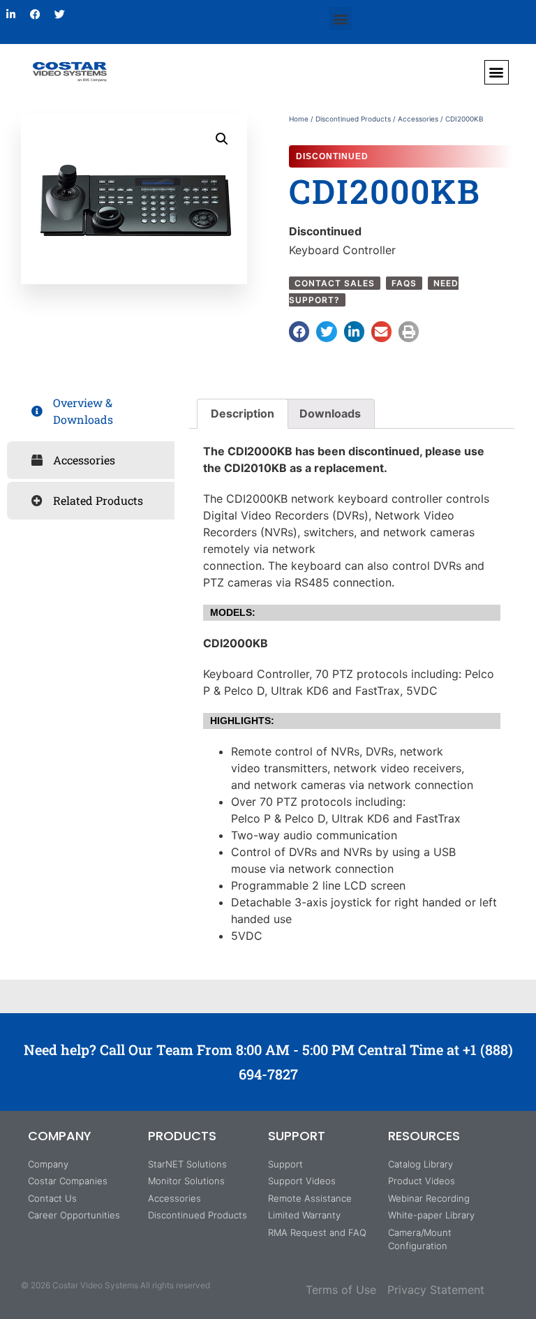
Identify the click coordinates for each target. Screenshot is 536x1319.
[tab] (90, 411)
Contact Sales (335, 283)
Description (242, 413)
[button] (340, 18)
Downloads (330, 413)
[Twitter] (59, 13)
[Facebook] (34, 13)
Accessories (418, 119)
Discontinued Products (353, 119)
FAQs (404, 283)
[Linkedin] (10, 13)
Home (298, 119)
